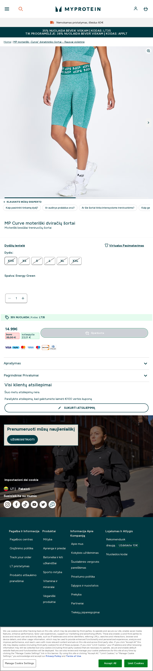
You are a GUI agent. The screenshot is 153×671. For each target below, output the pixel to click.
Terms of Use (73, 656)
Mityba (47, 539)
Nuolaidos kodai (116, 554)
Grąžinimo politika (21, 548)
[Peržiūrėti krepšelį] (145, 9)
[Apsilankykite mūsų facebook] (16, 504)
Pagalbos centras (21, 539)
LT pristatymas (19, 566)
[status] (16, 298)
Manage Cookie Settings (19, 663)
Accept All (110, 663)
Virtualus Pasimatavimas (126, 245)
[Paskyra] (136, 9)
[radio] (10, 261)
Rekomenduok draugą (122, 542)
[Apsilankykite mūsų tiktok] (25, 504)
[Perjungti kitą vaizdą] (149, 122)
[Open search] (20, 9)
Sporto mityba (52, 572)
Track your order (20, 557)
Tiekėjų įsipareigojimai (85, 612)
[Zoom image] (149, 51)
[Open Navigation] (7, 9)
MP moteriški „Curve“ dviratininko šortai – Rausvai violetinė (49, 41)
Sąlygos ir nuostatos (85, 585)
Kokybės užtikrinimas (85, 552)
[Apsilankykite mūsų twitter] (43, 504)
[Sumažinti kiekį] (9, 298)
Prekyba (76, 594)
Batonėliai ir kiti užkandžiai (53, 560)
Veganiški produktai (49, 598)
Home (7, 41)
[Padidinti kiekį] (23, 298)
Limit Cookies (136, 663)
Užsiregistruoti (22, 439)
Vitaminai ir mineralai (50, 584)
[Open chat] (52, 504)
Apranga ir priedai (54, 548)
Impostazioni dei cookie (21, 479)
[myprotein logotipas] (78, 9)
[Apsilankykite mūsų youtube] (34, 504)
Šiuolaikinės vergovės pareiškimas (85, 564)
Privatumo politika (83, 576)
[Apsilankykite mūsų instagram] (7, 504)
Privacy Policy (53, 656)
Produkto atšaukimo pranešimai (23, 578)
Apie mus (77, 543)
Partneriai (77, 603)
